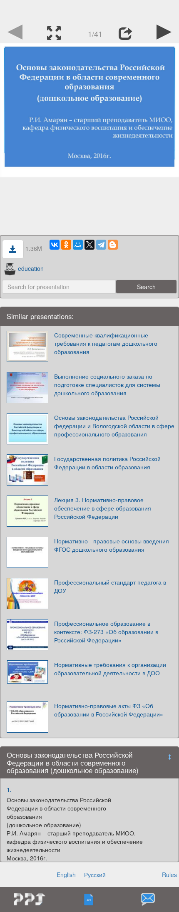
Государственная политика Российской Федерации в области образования (107, 462)
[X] (89, 245)
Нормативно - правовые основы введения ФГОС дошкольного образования (111, 545)
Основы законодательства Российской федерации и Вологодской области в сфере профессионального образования (114, 425)
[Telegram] (101, 245)
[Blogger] (113, 245)
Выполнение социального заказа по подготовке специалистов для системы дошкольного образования (107, 384)
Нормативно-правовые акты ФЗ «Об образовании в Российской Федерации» (108, 709)
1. (9, 790)
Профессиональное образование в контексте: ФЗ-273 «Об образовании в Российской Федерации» (106, 631)
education (31, 268)
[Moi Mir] (78, 245)
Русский (95, 874)
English (66, 874)
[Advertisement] (89, 10)
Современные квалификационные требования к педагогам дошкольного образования (105, 343)
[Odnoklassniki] (66, 245)
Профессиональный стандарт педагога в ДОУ (110, 586)
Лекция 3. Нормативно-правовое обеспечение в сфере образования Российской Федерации (102, 508)
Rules (169, 874)
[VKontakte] (55, 245)
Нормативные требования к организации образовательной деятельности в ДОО (110, 668)
